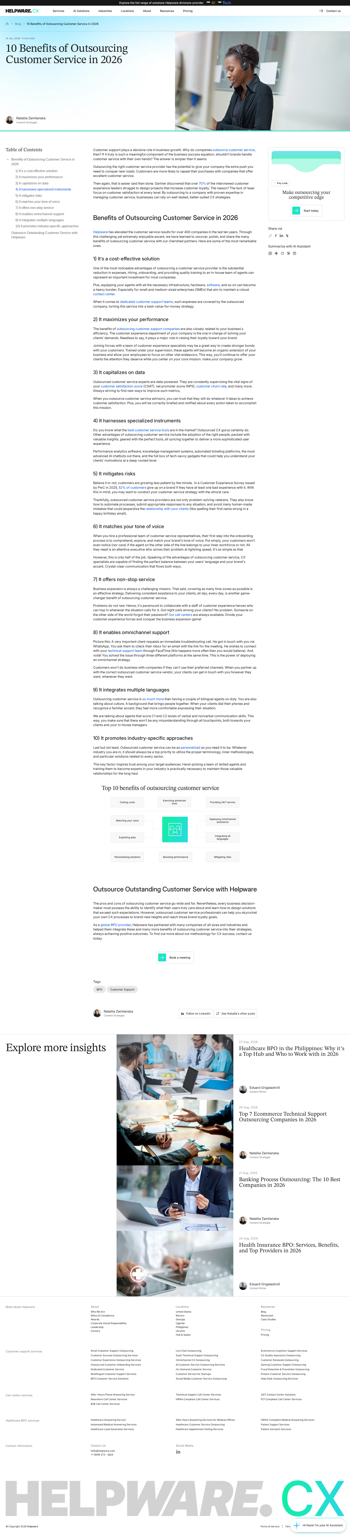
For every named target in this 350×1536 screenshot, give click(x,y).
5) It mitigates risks (28, 195)
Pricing (265, 1334)
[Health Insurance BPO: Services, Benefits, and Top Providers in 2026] (233, 1263)
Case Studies (268, 1319)
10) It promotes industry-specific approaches (47, 226)
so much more (153, 699)
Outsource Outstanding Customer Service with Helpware (44, 235)
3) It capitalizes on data (31, 183)
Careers (95, 1330)
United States (183, 1311)
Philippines (182, 1327)
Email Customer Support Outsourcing (112, 1350)
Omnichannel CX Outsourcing (193, 1360)
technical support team (125, 651)
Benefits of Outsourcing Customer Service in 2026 (43, 162)
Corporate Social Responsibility (109, 1323)
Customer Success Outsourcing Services (114, 1355)
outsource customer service (234, 150)
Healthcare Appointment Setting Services (199, 1429)
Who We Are (98, 1311)
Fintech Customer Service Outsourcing (283, 1373)
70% (202, 183)
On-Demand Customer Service (193, 1369)
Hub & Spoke (183, 1334)
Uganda (180, 1323)
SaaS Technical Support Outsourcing (197, 1355)
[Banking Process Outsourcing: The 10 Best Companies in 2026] (233, 1198)
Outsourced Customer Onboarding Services (116, 1364)
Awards (95, 1319)
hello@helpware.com (103, 1450)
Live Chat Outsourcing (188, 1350)
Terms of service (270, 1526)
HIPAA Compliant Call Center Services (198, 1399)
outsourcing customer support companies (148, 329)
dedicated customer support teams (146, 302)
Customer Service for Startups (193, 1373)
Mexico (180, 1315)
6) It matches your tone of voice (37, 201)
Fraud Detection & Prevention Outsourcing (285, 1369)
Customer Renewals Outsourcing (280, 1360)
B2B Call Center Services (105, 1403)
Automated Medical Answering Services (114, 1424)
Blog (18, 23)
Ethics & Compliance (102, 1315)
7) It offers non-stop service (34, 207)
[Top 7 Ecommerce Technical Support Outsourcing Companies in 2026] (233, 1132)
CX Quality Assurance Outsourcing (280, 1355)
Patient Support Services (275, 1424)
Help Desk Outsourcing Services (279, 1378)
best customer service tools (148, 430)
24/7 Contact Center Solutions (278, 1394)
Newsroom (267, 1315)
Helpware (100, 232)
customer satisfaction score (122, 386)
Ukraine (180, 1330)
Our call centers (180, 615)
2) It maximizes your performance (39, 177)
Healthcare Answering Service (108, 1419)
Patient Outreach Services (276, 1429)
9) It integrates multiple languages (39, 220)
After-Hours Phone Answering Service (113, 1394)
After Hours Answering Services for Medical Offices (205, 1419)
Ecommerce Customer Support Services (284, 1350)
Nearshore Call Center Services (109, 1399)
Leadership (97, 1327)
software (213, 285)
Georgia (180, 1319)
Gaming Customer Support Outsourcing (283, 1364)
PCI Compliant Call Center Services (281, 1399)
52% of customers (132, 487)
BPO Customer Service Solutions (109, 1378)
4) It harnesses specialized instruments (43, 189)
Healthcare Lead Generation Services (112, 1429)
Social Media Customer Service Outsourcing (201, 1378)
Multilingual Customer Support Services (113, 1373)
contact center (104, 294)
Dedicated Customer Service (107, 1369)
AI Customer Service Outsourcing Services (200, 1364)
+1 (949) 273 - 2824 (102, 1454)
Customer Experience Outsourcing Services (116, 1360)
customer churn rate (211, 386)
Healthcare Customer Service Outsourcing (200, 1424)
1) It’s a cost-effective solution (36, 171)
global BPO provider (115, 925)
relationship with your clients (167, 509)
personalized (190, 747)
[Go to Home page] (23, 11)
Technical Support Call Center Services (198, 1394)
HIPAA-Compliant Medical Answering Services (287, 1419)
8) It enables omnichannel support (39, 214)
